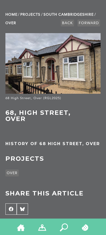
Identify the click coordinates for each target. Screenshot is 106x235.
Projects (30, 14)
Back (67, 23)
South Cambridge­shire (68, 14)
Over (10, 23)
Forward (89, 23)
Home (11, 14)
